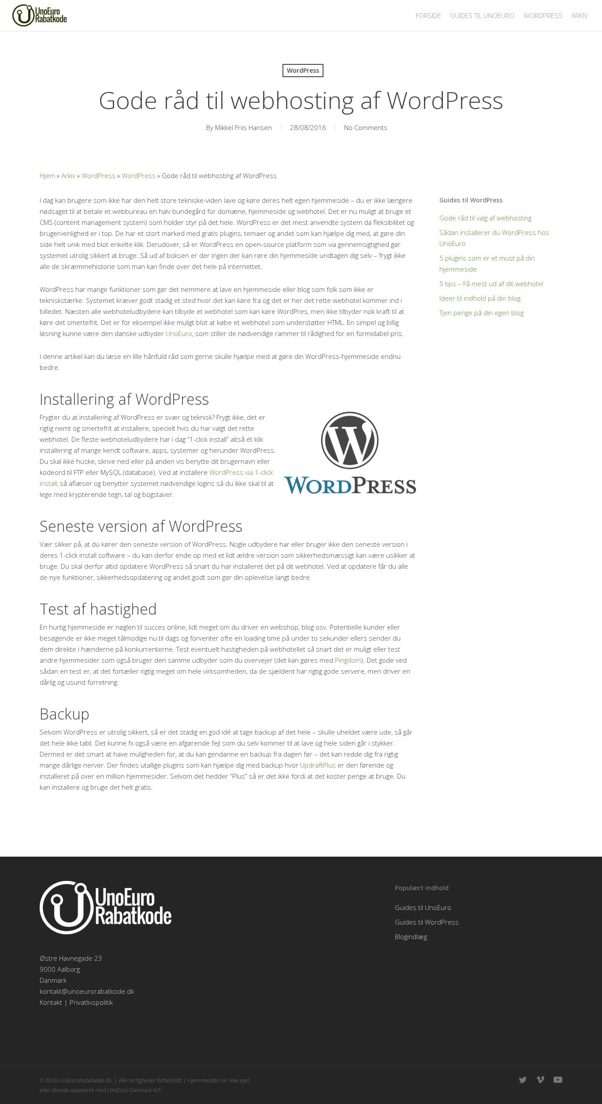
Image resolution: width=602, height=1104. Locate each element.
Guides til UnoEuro (423, 907)
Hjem (47, 175)
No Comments (365, 127)
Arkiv (68, 175)
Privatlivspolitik (91, 1002)
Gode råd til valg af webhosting (485, 217)
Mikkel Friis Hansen (243, 127)
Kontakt (51, 1002)
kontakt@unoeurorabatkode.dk (87, 991)
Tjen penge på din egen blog (481, 312)
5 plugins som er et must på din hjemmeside (487, 263)
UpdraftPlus (318, 765)
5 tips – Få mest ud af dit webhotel (491, 283)
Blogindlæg (411, 936)
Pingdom (348, 660)
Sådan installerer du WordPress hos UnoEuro (494, 238)
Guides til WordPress (427, 922)
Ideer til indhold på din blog (479, 298)
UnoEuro (179, 333)
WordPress (303, 70)
